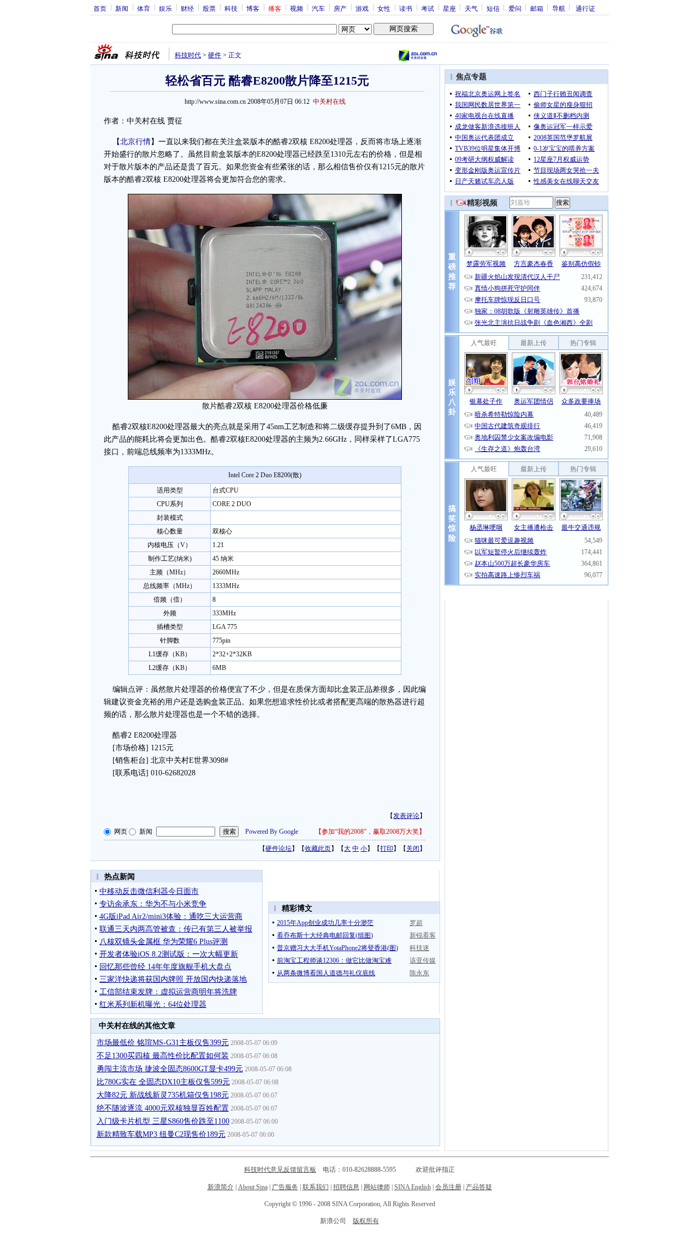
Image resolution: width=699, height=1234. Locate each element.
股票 (209, 8)
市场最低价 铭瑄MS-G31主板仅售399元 (163, 1043)
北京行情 (135, 142)
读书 (405, 8)
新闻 (121, 8)
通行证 (585, 8)
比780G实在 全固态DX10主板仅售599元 (163, 1082)
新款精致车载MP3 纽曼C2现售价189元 (161, 1134)
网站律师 (377, 1187)
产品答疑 (479, 1187)
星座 (449, 8)
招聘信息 (346, 1187)
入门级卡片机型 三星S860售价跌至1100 (163, 1121)
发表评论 (406, 816)
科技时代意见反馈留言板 (280, 1169)
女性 (383, 8)
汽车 (318, 8)
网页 (120, 831)
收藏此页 (318, 848)
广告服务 (285, 1187)
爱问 (515, 8)
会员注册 (448, 1187)
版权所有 (366, 1221)
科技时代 (188, 55)
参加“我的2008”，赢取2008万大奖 (370, 831)
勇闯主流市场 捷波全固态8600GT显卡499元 (170, 1069)
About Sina (253, 1187)
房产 (340, 8)
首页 (99, 8)
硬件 (214, 55)
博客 (252, 8)
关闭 (412, 848)
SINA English (412, 1187)
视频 (296, 8)
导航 (558, 8)
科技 (231, 8)
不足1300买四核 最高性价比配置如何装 (163, 1056)
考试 (427, 8)
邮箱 (536, 8)
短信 (493, 8)
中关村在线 (329, 101)
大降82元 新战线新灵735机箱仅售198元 (163, 1095)
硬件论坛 (278, 848)
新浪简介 (221, 1187)
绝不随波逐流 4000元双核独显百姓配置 (163, 1108)
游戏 (362, 8)
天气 (471, 8)
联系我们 (316, 1187)
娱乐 (165, 8)
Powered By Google (271, 831)
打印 (386, 848)
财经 (187, 8)
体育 (143, 8)
